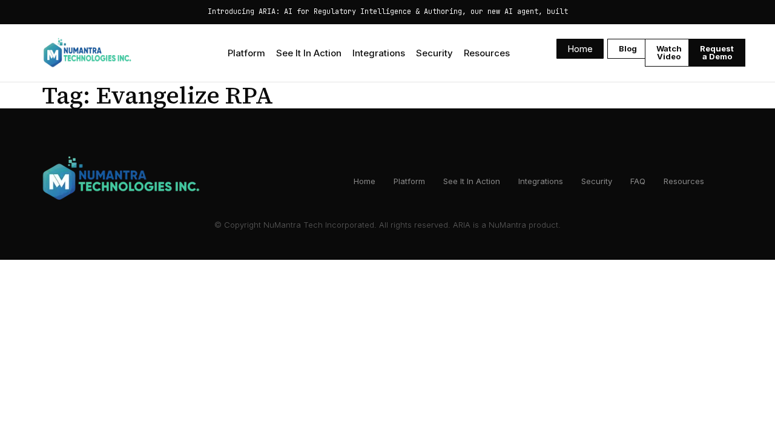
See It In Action (308, 53)
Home (364, 181)
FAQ (637, 181)
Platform (246, 53)
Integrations (378, 53)
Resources (487, 53)
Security (434, 53)
